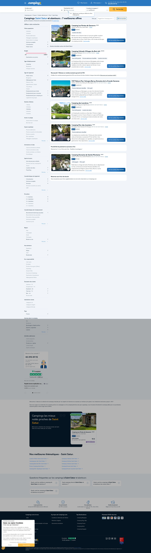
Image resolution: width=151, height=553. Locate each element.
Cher (50, 15)
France (34, 15)
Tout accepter (26, 545)
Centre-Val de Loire (42, 15)
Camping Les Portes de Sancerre (83, 26)
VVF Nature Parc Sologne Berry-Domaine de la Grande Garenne (95, 81)
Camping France (81, 523)
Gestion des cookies (31, 532)
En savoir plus (55, 20)
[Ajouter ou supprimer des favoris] (68, 40)
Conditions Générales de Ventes (60, 517)
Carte (90, 27)
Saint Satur (85, 27)
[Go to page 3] (60, 40)
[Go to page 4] (61, 40)
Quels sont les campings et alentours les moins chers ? (104, 483)
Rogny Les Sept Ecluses (84, 104)
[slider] (25, 53)
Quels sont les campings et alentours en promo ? (42, 491)
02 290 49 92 (112, 4)
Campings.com (28, 15)
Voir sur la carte (122, 18)
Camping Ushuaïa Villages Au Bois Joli (86, 51)
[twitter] (112, 538)
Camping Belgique (82, 517)
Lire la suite (86, 41)
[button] (3, 548)
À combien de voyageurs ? (92, 8)
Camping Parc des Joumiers (82, 125)
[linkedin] (115, 538)
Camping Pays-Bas (82, 520)
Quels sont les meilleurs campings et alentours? (41, 483)
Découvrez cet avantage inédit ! (108, 75)
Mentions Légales (56, 520)
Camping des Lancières (80, 103)
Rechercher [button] (119, 9)
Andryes (80, 53)
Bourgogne (74, 53)
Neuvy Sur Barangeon (88, 82)
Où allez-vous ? (28, 8)
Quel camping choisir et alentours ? (73, 483)
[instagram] (109, 538)
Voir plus (44, 140)
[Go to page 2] (59, 40)
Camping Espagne (81, 529)
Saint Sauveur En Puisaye (84, 126)
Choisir (10, 545)
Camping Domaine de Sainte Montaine (86, 155)
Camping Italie (81, 526)
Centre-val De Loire (77, 27)
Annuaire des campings (32, 529)
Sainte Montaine (86, 156)
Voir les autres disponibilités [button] (116, 40)
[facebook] (107, 538)
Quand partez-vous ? (68, 8)
